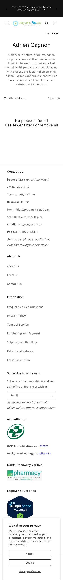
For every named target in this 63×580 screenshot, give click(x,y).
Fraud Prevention (18, 360)
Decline (30, 562)
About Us (13, 266)
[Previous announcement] (6, 8)
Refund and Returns (20, 351)
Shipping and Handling (22, 342)
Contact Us (14, 284)
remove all (49, 125)
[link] (24, 479)
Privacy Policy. (17, 544)
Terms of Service (18, 324)
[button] (7, 23)
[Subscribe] (52, 396)
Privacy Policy (16, 316)
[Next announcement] (56, 8)
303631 (44, 446)
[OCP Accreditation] (15, 441)
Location (13, 275)
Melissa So (44, 453)
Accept (29, 553)
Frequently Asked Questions (25, 307)
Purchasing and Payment (23, 333)
